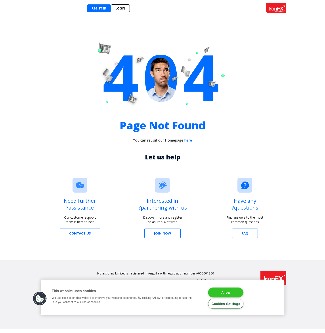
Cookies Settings (226, 303)
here (188, 140)
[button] (40, 298)
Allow (226, 292)
